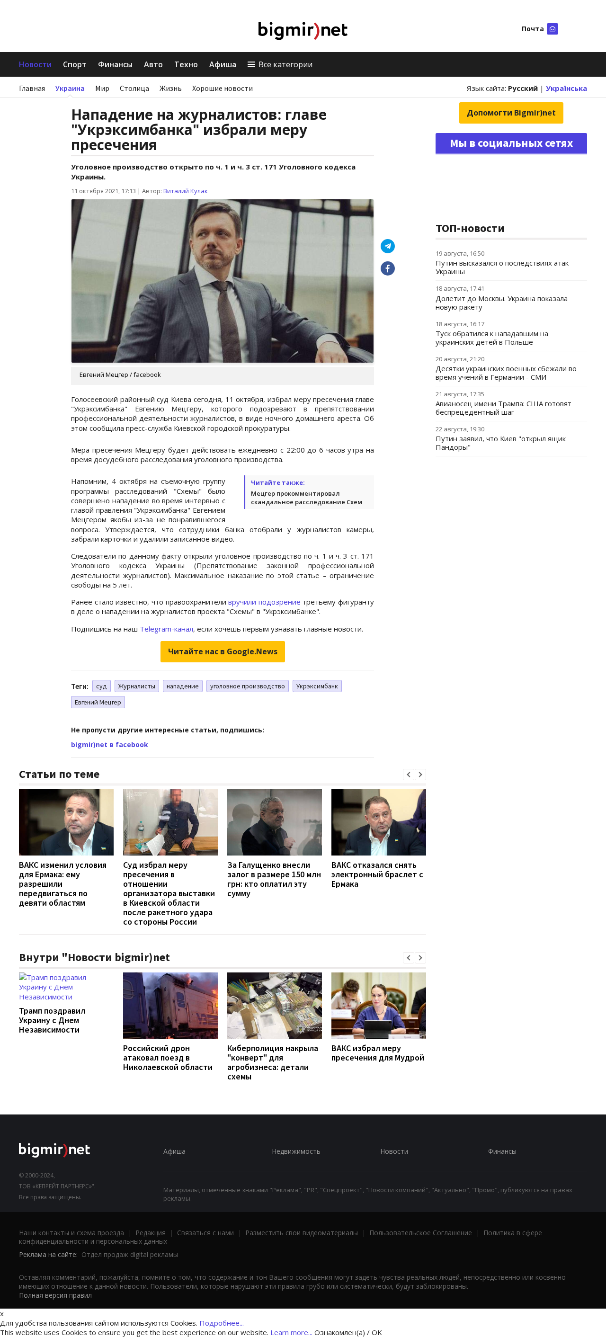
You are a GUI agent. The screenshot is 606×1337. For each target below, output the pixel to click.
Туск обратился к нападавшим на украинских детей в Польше (492, 338)
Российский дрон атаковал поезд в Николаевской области (168, 1057)
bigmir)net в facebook (109, 744)
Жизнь (171, 88)
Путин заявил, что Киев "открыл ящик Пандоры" (501, 443)
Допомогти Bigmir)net (511, 112)
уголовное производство (247, 686)
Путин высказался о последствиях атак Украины (502, 267)
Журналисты (136, 686)
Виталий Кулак (185, 191)
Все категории (285, 64)
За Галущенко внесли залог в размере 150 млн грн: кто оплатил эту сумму (274, 879)
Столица (134, 88)
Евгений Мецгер (98, 702)
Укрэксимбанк (317, 686)
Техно (186, 64)
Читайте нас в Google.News (222, 651)
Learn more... (291, 1332)
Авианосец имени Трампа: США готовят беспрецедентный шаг (503, 408)
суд (101, 686)
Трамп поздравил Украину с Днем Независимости (52, 1020)
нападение (183, 686)
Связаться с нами (205, 1232)
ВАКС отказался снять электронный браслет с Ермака (377, 874)
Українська (566, 88)
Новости (35, 64)
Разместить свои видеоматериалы (301, 1232)
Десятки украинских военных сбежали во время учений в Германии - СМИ (506, 373)
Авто (153, 64)
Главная (32, 88)
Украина (70, 88)
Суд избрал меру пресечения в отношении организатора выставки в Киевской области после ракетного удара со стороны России (169, 893)
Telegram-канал (166, 628)
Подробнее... (221, 1323)
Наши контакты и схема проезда (71, 1232)
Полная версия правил (55, 1295)
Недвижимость (296, 1151)
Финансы (115, 64)
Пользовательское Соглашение (420, 1232)
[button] (408, 774)
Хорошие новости (222, 88)
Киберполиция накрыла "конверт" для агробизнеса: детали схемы (272, 1062)
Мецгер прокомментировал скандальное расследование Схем (306, 497)
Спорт (75, 64)
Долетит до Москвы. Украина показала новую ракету (502, 303)
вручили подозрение (264, 601)
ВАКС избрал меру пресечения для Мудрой (377, 1053)
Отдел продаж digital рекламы (129, 1254)
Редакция (150, 1232)
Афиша (222, 64)
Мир (102, 88)
